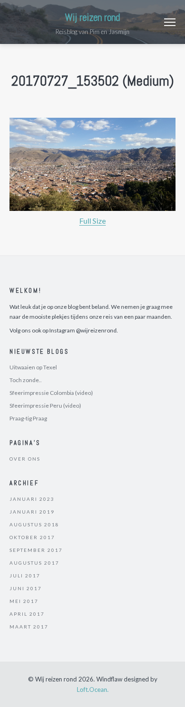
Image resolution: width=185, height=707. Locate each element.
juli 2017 (24, 575)
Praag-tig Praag (28, 418)
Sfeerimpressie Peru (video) (45, 405)
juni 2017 (25, 588)
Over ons (24, 459)
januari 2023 (32, 499)
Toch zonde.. (25, 380)
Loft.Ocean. (93, 689)
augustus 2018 (34, 524)
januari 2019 (32, 512)
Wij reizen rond (92, 17)
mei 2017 (23, 601)
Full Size (92, 220)
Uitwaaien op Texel (33, 367)
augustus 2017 (34, 563)
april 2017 (27, 614)
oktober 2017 (32, 537)
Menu (170, 22)
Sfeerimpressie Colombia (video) (51, 392)
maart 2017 (28, 626)
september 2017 (36, 550)
